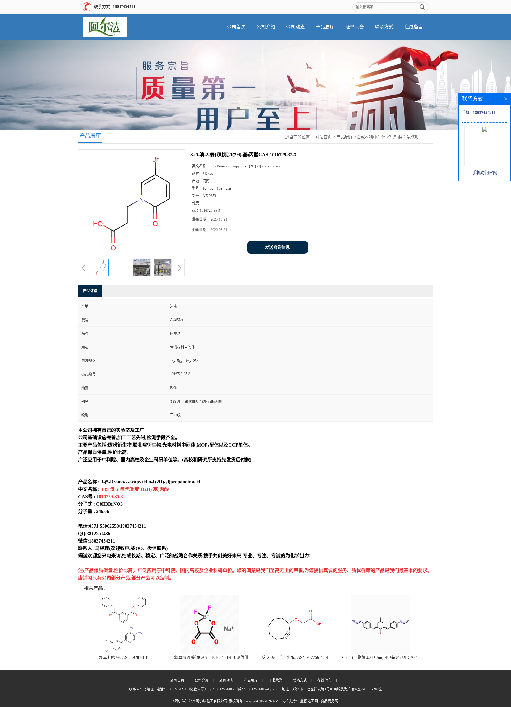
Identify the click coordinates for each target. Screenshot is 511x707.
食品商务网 (329, 701)
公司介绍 (265, 26)
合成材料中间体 (371, 137)
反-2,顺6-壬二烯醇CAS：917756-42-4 (294, 657)
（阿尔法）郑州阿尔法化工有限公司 (199, 701)
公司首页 (236, 26)
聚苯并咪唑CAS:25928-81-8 (123, 657)
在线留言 (413, 26)
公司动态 (295, 26)
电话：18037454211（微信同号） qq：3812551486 (195, 689)
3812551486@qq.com (263, 689)
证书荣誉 (354, 26)
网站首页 (323, 137)
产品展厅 (325, 26)
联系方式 (384, 26)
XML (277, 701)
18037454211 (124, 6)
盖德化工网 (309, 701)
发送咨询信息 (277, 247)
